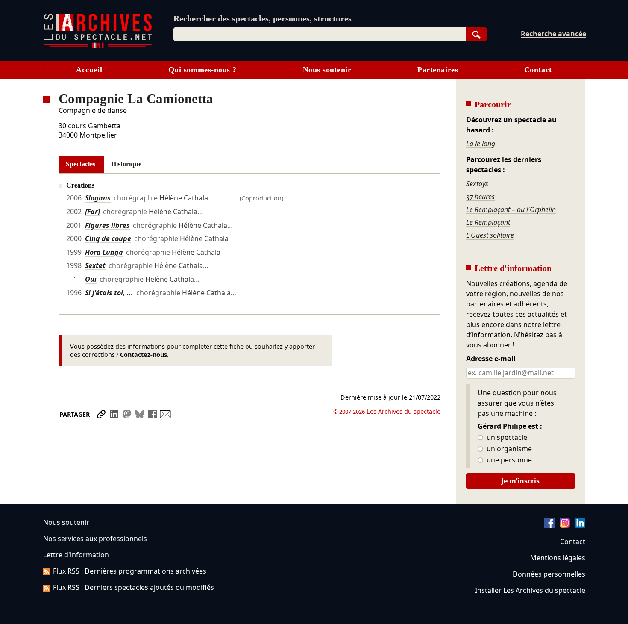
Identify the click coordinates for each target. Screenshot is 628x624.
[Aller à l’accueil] (98, 46)
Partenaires (437, 69)
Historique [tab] (126, 164)
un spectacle (506, 438)
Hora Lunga (104, 252)
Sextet (95, 265)
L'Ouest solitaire (490, 235)
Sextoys (477, 183)
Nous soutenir (327, 69)
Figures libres (107, 225)
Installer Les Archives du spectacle (530, 590)
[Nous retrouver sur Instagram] (565, 525)
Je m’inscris (521, 481)
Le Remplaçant (488, 222)
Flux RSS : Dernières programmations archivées (129, 571)
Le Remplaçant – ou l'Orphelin (511, 209)
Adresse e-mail (491, 359)
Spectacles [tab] (80, 164)
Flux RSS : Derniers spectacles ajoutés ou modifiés (133, 587)
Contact (538, 69)
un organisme (508, 449)
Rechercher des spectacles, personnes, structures (262, 18)
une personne (508, 460)
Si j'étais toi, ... (109, 292)
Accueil (89, 69)
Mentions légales (557, 557)
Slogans (98, 198)
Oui (91, 279)
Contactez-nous (143, 354)
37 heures (480, 196)
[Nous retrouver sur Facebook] (549, 525)
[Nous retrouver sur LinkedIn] (580, 525)
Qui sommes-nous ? (202, 69)
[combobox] (319, 34)
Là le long (480, 143)
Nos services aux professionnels (95, 538)
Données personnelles (549, 574)
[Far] (92, 211)
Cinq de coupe (108, 238)
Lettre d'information (76, 554)
